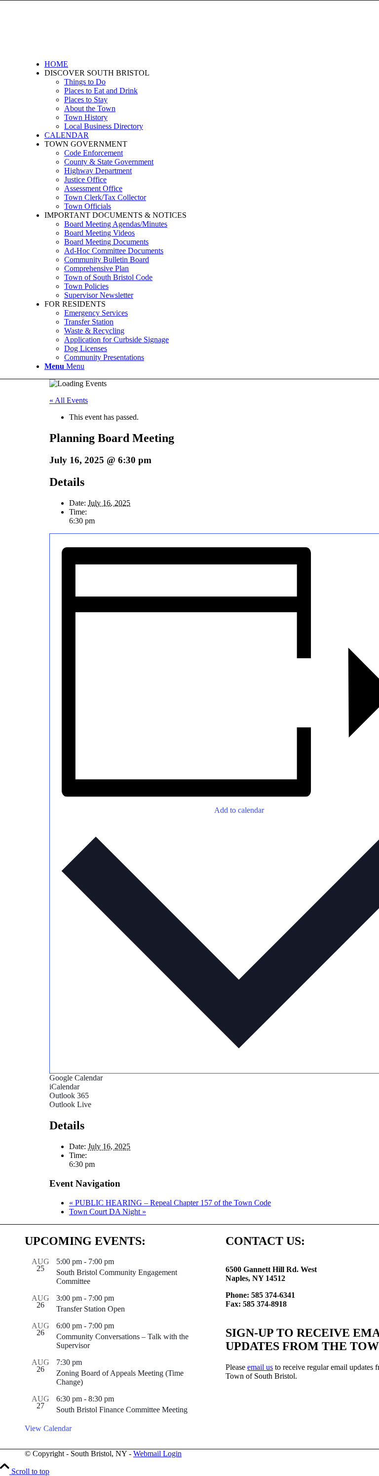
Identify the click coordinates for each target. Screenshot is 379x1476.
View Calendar (48, 1428)
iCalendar (64, 1086)
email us (260, 1367)
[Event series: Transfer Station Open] (119, 1298)
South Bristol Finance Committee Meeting (122, 1409)
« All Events (68, 400)
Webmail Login (157, 1453)
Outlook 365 (69, 1095)
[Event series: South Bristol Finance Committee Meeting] (119, 1399)
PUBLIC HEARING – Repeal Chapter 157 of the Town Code (170, 1202)
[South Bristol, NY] (99, 47)
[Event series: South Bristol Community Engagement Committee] (119, 1261)
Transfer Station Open (90, 1309)
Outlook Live (70, 1104)
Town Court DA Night (107, 1211)
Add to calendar (239, 810)
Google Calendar (76, 1078)
